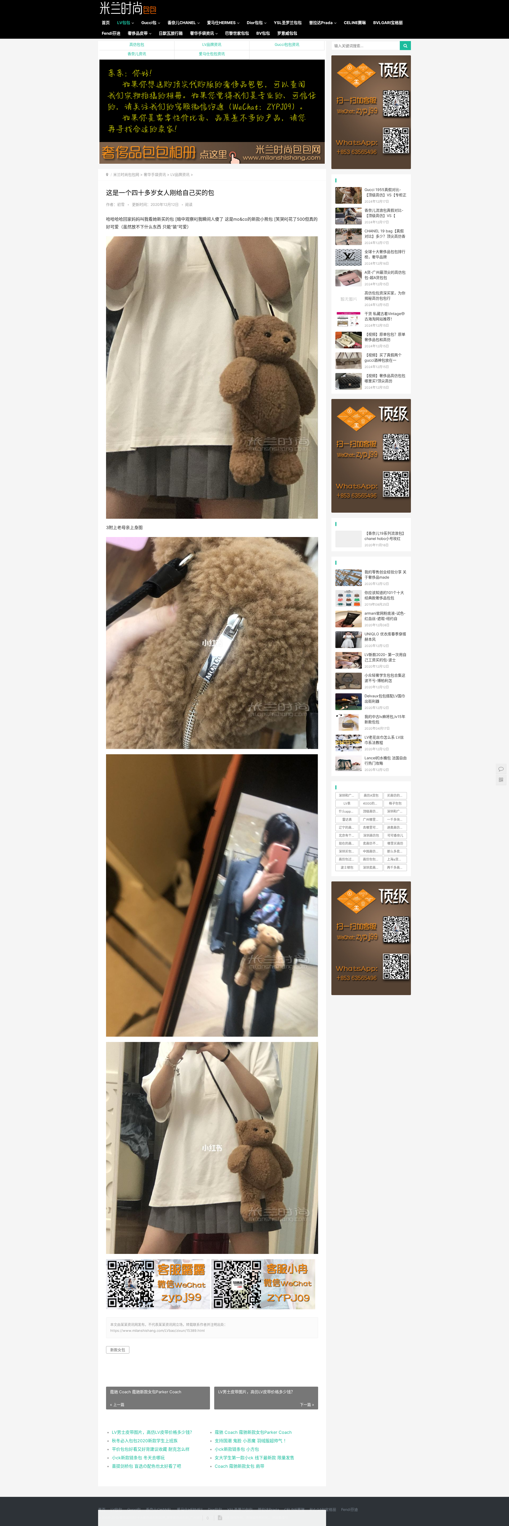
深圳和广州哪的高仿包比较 (348, 795)
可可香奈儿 (395, 835)
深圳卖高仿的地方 (373, 868)
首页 (106, 22)
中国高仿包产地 (373, 851)
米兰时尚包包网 (126, 174)
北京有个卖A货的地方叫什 (348, 835)
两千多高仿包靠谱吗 (397, 868)
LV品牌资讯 (211, 44)
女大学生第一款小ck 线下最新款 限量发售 (254, 1457)
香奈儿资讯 (137, 53)
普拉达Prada (321, 22)
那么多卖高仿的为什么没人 (397, 851)
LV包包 (123, 22)
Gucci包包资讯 (287, 44)
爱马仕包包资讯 (212, 53)
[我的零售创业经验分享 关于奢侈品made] (348, 572)
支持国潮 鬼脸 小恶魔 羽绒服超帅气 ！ (251, 1440)
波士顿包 (347, 868)
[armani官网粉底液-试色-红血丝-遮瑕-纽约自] (348, 614)
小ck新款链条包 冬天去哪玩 (138, 1457)
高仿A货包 (371, 795)
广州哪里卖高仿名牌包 (373, 820)
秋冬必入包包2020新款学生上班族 (145, 1440)
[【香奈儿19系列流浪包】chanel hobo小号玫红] (348, 534)
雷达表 (347, 820)
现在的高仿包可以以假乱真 (348, 843)
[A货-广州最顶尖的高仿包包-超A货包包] (348, 273)
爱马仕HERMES (221, 22)
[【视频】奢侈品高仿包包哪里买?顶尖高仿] (348, 376)
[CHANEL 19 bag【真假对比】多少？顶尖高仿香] (348, 231)
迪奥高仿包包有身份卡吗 (397, 827)
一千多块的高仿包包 (397, 820)
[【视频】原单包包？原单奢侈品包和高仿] (348, 335)
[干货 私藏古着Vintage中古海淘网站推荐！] (348, 314)
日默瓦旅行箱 (171, 33)
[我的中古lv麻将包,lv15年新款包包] (348, 717)
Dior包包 (255, 22)
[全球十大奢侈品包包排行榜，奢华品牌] (348, 252)
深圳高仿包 (371, 835)
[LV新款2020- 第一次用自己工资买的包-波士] (348, 655)
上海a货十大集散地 (397, 859)
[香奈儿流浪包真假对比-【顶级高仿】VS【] (348, 211)
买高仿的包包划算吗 (397, 795)
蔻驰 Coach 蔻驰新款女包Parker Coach (253, 1432)
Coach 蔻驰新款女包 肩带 (239, 1466)
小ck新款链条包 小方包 (237, 1449)
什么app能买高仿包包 (348, 811)
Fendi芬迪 (111, 33)
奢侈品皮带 (138, 33)
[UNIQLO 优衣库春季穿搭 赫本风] (348, 634)
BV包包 (263, 33)
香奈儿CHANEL (182, 22)
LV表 (347, 803)
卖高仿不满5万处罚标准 (373, 843)
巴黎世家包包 (237, 33)
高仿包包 (136, 44)
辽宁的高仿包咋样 (348, 827)
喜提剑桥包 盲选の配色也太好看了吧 (146, 1466)
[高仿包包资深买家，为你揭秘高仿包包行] (348, 293)
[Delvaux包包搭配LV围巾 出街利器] (348, 696)
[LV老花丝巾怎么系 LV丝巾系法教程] (348, 738)
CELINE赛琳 (355, 22)
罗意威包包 (287, 33)
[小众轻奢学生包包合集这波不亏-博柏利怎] (348, 676)
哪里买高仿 (395, 843)
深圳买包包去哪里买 (348, 851)
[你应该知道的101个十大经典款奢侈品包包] (348, 593)
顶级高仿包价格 (373, 811)
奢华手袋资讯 (202, 33)
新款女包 (117, 1349)
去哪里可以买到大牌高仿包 (373, 827)
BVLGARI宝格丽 (388, 22)
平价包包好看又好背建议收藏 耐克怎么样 (151, 1449)
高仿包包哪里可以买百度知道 (373, 859)
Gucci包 (148, 22)
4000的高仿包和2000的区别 (373, 803)
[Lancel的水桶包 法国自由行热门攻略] (348, 758)
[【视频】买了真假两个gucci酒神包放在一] (348, 355)
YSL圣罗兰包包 (288, 22)
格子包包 (395, 803)
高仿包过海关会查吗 (348, 859)
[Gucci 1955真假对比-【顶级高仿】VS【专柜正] (348, 190)
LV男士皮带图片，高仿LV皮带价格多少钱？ (153, 1432)
